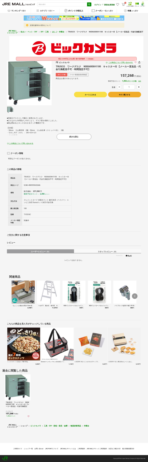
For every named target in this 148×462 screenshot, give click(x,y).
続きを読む (74, 137)
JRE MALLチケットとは (68, 449)
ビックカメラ (36, 426)
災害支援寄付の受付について (40, 25)
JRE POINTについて (51, 449)
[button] (135, 296)
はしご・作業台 (58, 32)
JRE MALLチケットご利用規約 (97, 449)
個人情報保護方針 (128, 449)
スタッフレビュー (107, 251)
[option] (29, 83)
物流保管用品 (76, 426)
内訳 (139, 81)
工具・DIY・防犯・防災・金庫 (56, 426)
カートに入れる (90, 95)
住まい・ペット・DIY (29, 32)
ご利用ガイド (17, 449)
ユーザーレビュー (40, 251)
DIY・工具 (45, 32)
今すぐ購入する (124, 95)
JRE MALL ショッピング (12, 32)
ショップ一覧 (28, 449)
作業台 (86, 426)
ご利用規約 (81, 449)
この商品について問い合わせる (120, 62)
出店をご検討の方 (115, 449)
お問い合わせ (38, 449)
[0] (123, 4)
